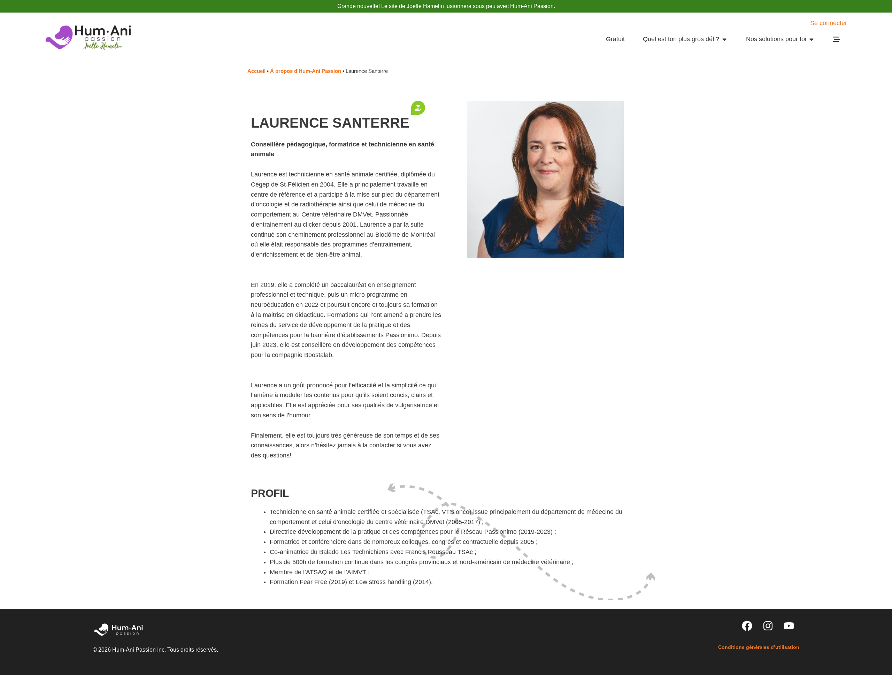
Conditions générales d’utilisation (758, 647)
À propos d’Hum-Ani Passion (305, 71)
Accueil (256, 71)
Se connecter (828, 23)
